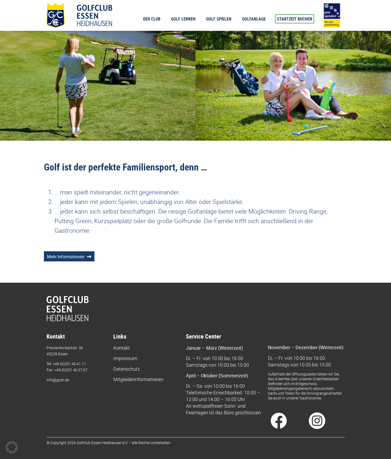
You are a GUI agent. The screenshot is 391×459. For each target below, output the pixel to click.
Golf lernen (183, 19)
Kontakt (121, 348)
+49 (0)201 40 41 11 (69, 363)
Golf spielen (218, 19)
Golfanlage (254, 19)
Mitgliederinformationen (138, 379)
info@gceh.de (58, 379)
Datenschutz (126, 369)
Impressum (125, 358)
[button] (11, 447)
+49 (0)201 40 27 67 (71, 369)
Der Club (151, 19)
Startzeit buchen (294, 19)
